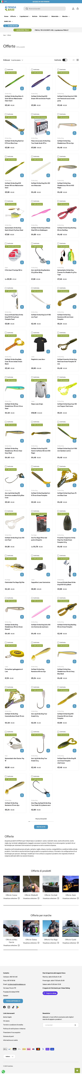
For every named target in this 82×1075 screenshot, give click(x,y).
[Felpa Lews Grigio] (41, 389)
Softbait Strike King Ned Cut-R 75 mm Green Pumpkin (40, 494)
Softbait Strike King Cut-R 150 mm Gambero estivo (67, 450)
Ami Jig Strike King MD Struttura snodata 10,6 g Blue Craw (14, 495)
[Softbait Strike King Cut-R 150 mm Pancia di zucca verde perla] (67, 81)
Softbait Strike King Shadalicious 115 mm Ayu (65, 142)
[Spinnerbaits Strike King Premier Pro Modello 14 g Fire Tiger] (67, 255)
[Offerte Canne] (11, 884)
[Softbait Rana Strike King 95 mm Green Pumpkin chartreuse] (67, 743)
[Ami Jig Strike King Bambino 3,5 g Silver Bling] (41, 255)
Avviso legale (7, 1017)
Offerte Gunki (70, 939)
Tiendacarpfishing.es (13, 1001)
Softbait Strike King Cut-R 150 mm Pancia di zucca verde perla (67, 98)
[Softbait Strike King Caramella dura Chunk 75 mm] (15, 699)
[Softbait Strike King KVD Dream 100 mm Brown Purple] (41, 81)
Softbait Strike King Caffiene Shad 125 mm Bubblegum (40, 229)
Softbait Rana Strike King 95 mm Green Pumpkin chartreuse (66, 760)
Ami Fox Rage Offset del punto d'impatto (39, 539)
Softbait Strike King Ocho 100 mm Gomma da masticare (40, 626)
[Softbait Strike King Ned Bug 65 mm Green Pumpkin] (67, 609)
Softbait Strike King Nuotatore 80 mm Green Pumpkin (65, 317)
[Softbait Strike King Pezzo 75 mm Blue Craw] (67, 478)
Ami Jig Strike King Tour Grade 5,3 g (39, 715)
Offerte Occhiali (50, 895)
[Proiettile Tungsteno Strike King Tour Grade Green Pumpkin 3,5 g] (67, 523)
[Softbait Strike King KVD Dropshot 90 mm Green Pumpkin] (67, 699)
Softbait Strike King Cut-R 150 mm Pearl (41, 316)
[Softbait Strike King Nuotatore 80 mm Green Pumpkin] (67, 300)
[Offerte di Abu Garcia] (11, 928)
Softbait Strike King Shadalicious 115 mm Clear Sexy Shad (13, 451)
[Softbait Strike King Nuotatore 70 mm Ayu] (15, 788)
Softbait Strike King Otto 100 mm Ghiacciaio (40, 184)
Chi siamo (6, 1021)
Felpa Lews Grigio (37, 404)
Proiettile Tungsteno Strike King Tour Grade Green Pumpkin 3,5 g (66, 540)
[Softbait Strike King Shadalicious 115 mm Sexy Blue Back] (67, 654)
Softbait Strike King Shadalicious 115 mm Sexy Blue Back (65, 671)
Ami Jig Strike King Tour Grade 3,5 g (39, 759)
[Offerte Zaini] (70, 884)
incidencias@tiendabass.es (17, 984)
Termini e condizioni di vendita (13, 1025)
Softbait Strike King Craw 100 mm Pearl (14, 539)
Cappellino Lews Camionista (40, 582)
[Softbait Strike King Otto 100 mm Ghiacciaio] (41, 168)
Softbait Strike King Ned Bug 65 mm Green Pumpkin (66, 626)
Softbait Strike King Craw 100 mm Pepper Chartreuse (67, 405)
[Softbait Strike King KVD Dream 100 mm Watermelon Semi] (15, 168)
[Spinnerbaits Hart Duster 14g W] (15, 743)
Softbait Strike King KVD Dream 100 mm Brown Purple (40, 97)
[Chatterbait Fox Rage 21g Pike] (15, 567)
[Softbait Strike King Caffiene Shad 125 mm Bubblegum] (41, 213)
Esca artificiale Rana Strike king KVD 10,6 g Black (66, 583)
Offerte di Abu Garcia (11, 940)
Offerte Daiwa (31, 939)
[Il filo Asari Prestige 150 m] (15, 255)
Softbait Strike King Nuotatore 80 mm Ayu (38, 670)
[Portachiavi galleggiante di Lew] (15, 654)
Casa (4, 35)
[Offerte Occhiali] (51, 884)
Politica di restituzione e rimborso (14, 1028)
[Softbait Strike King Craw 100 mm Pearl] (15, 523)
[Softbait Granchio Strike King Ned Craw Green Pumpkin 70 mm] (67, 344)
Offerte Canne (11, 895)
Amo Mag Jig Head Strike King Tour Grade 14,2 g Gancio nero (41, 804)
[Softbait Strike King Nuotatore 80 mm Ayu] (41, 654)
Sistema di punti (8, 1036)
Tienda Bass (10, 1066)
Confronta (57, 60)
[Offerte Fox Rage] (51, 928)
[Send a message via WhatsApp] (3, 1071)
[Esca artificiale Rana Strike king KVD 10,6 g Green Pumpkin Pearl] (15, 300)
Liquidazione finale (22, 30)
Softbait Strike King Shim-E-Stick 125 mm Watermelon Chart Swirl (14, 98)
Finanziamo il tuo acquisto (11, 1032)
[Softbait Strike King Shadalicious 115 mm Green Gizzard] (15, 609)
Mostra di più (41, 827)
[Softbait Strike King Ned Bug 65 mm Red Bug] (67, 213)
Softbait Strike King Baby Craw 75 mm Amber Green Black (13, 361)
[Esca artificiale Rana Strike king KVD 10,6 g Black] (67, 567)
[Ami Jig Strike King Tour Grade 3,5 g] (41, 743)
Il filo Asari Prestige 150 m (13, 270)
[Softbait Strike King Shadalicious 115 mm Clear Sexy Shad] (15, 433)
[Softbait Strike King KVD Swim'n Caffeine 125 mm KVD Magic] (41, 433)
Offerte (9, 35)
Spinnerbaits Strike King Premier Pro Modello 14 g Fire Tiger (66, 272)
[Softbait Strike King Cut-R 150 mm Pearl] (41, 300)
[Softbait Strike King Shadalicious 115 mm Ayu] (67, 126)
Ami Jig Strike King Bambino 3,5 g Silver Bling (40, 271)
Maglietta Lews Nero (38, 359)
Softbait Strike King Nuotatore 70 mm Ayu (12, 804)
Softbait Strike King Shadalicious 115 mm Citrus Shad (14, 406)
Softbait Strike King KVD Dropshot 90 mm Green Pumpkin (65, 716)
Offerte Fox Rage (51, 939)
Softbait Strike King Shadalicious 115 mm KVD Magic (65, 185)
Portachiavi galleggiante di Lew (14, 670)
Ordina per (6, 60)
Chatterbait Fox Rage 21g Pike (14, 582)
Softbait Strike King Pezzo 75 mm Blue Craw (66, 494)
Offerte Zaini (71, 895)
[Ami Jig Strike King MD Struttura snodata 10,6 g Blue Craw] (15, 478)
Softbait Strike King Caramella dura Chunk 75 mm (14, 715)
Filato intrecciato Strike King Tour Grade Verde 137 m (40, 142)
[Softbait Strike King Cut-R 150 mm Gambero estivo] (67, 433)
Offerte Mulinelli (31, 895)
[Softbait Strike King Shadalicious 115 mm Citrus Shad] (15, 389)
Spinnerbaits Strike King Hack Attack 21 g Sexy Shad (14, 229)
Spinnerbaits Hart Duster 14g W (14, 759)
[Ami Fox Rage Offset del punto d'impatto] (41, 523)
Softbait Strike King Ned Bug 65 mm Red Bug (66, 229)
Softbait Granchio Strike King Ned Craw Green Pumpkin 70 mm (67, 361)
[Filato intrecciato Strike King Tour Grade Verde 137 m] (41, 126)
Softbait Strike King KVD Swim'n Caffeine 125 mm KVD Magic (40, 451)
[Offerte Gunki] (70, 928)
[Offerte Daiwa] (31, 928)
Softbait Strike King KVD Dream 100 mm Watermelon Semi (14, 185)
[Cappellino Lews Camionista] (41, 567)
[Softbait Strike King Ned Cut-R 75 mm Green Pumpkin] (41, 478)
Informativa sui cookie (10, 1040)
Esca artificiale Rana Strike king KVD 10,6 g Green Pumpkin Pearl (14, 317)
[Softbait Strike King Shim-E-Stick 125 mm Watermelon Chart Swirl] (15, 81)
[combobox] (45, 9)
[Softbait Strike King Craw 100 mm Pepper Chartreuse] (67, 389)
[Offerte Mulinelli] (31, 884)
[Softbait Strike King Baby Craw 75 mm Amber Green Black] (15, 344)
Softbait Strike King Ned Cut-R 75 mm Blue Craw (14, 142)
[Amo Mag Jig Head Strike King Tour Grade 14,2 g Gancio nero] (41, 788)
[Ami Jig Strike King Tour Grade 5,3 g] (41, 699)
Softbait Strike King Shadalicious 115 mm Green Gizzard (14, 627)
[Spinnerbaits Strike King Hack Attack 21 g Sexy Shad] (15, 213)
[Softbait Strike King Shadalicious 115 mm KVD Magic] (67, 168)
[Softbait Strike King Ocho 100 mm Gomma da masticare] (41, 609)
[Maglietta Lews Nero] (41, 344)
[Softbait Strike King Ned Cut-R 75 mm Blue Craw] (15, 126)
